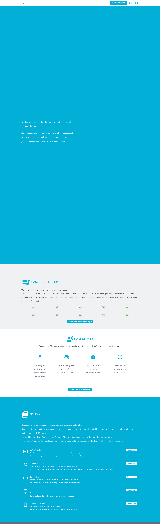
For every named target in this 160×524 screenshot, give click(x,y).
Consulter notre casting (80, 389)
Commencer (131, 450)
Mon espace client (118, 3)
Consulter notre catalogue (80, 321)
